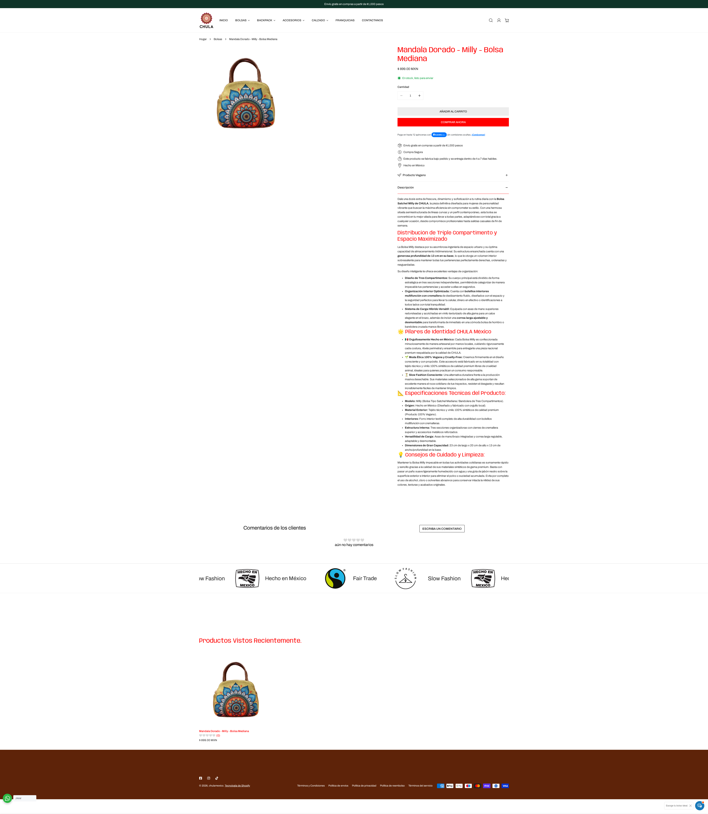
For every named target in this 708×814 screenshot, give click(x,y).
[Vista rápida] (265, 721)
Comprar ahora (453, 122)
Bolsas (218, 39)
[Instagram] (209, 778)
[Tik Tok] (217, 778)
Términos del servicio (420, 785)
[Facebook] (201, 778)
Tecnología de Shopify (237, 785)
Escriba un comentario (442, 528)
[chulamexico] (206, 20)
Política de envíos (338, 785)
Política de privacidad (364, 785)
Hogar (203, 39)
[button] (507, 20)
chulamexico (216, 785)
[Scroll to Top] (701, 794)
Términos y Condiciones (311, 785)
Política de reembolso (392, 785)
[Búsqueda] (491, 20)
